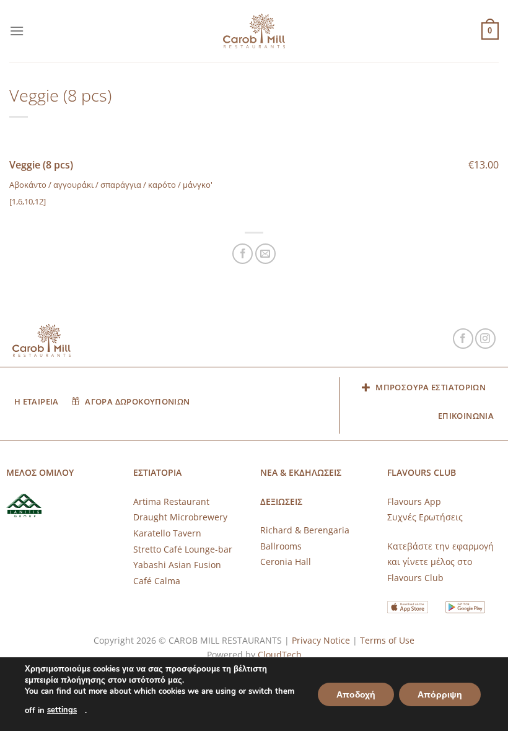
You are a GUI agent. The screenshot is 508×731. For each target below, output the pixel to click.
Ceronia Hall (285, 561)
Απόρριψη (440, 694)
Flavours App (414, 501)
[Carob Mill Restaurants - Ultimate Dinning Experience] (254, 31)
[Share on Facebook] (242, 253)
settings (62, 710)
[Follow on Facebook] (463, 338)
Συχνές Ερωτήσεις (425, 517)
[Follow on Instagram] (485, 338)
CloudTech (280, 654)
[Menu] (16, 30)
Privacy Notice (321, 640)
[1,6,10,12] (27, 201)
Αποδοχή (355, 694)
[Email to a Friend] (265, 253)
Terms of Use (387, 640)
